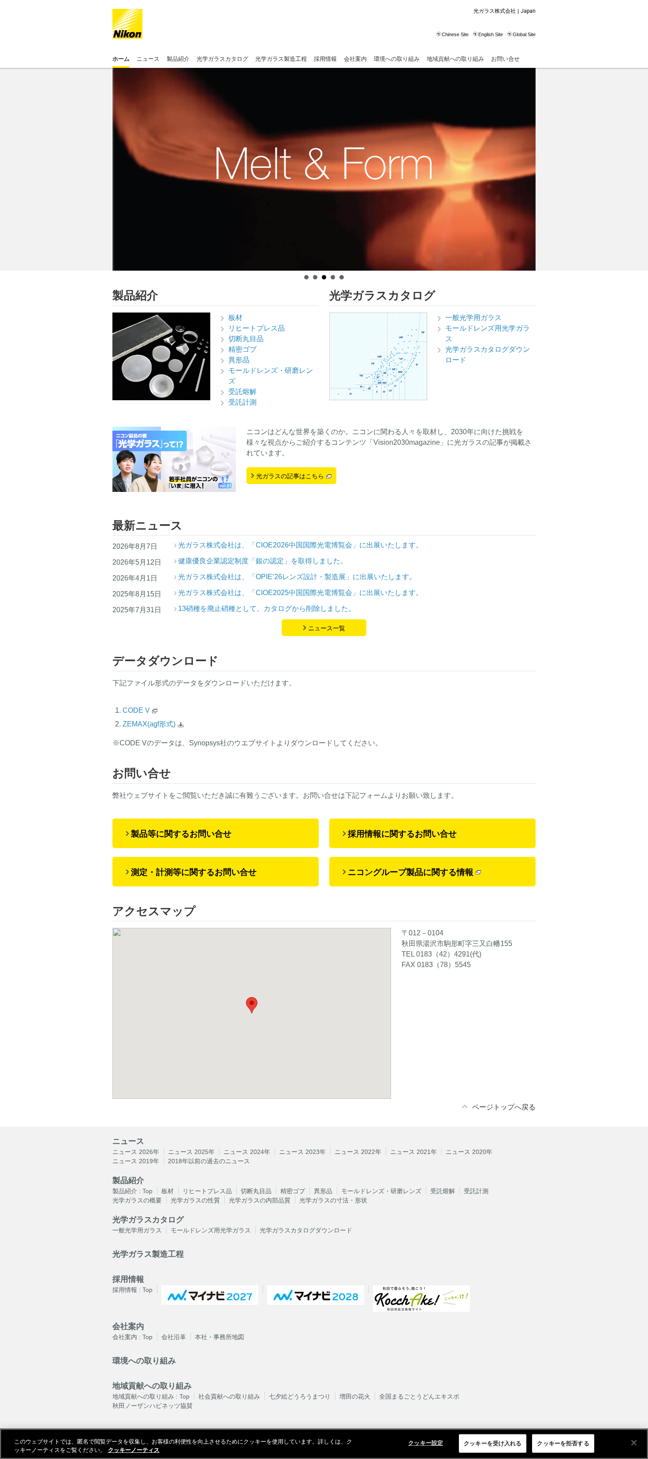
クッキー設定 (425, 1443)
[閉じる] (634, 1442)
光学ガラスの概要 (137, 1200)
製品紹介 (178, 59)
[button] (251, 1005)
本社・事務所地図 (219, 1336)
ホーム (121, 59)
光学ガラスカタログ (222, 59)
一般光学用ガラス (473, 317)
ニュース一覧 (326, 628)
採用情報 (325, 59)
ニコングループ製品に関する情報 (410, 872)
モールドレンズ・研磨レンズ (270, 376)
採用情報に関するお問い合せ (402, 833)
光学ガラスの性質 (195, 1200)
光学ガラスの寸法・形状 (333, 1200)
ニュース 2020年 (469, 1151)
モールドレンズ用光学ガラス (487, 333)
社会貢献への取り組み (229, 1396)
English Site (490, 34)
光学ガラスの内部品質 (259, 1200)
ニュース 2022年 (358, 1151)
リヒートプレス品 (256, 328)
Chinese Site (455, 34)
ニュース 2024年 (246, 1151)
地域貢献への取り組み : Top (151, 1396)
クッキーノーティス (134, 1450)
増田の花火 (354, 1396)
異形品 (239, 360)
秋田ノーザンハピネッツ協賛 (152, 1405)
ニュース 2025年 (191, 1151)
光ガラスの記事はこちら (290, 476)
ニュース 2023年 (302, 1151)
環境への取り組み (397, 59)
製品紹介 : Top (132, 1191)
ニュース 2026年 (135, 1151)
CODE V (136, 710)
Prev (124, 169)
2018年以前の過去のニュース (209, 1161)
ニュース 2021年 (413, 1151)
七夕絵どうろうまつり (300, 1396)
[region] (324, 1444)
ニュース (148, 59)
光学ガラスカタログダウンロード (487, 355)
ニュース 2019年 (135, 1161)
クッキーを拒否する (563, 1443)
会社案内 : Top (132, 1336)
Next (524, 169)
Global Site (524, 34)
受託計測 (242, 402)
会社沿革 (173, 1336)
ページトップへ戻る (504, 1107)
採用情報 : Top (132, 1289)
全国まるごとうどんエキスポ (419, 1396)
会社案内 (355, 59)
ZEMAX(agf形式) (149, 724)
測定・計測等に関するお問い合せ (194, 872)
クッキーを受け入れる (492, 1443)
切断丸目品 (246, 338)
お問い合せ (505, 59)
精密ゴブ (242, 349)
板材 (235, 317)
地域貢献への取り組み (455, 59)
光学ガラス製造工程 (281, 59)
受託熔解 (242, 391)
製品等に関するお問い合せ (181, 833)
